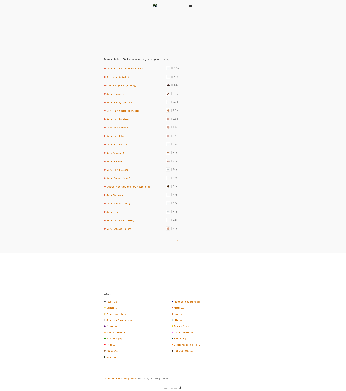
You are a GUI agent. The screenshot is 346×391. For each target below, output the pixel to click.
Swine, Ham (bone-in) (116, 144)
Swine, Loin (112, 212)
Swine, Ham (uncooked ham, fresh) (123, 111)
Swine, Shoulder (114, 161)
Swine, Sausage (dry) (116, 94)
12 (176, 241)
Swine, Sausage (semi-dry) (119, 102)
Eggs (178, 314)
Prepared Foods (183, 351)
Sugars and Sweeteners (119, 320)
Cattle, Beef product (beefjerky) (121, 85)
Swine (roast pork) (115, 153)
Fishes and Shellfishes (187, 302)
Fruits (110, 345)
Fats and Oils (181, 326)
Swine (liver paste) (115, 195)
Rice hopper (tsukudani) (117, 77)
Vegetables (114, 338)
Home (107, 378)
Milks (178, 320)
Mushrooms (113, 351)
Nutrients (116, 378)
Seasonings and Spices (187, 345)
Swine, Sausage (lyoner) (118, 178)
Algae (111, 357)
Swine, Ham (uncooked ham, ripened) (124, 69)
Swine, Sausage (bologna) (119, 229)
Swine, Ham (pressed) (117, 170)
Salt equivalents (129, 378)
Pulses (111, 326)
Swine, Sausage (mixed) (118, 203)
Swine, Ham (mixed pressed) (120, 220)
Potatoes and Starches (118, 314)
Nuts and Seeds (115, 332)
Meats (179, 308)
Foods (112, 302)
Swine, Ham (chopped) (117, 128)
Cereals (112, 308)
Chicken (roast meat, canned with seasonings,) (128, 187)
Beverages (180, 338)
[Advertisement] (173, 31)
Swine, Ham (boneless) (117, 119)
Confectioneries (183, 332)
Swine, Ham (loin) (115, 136)
